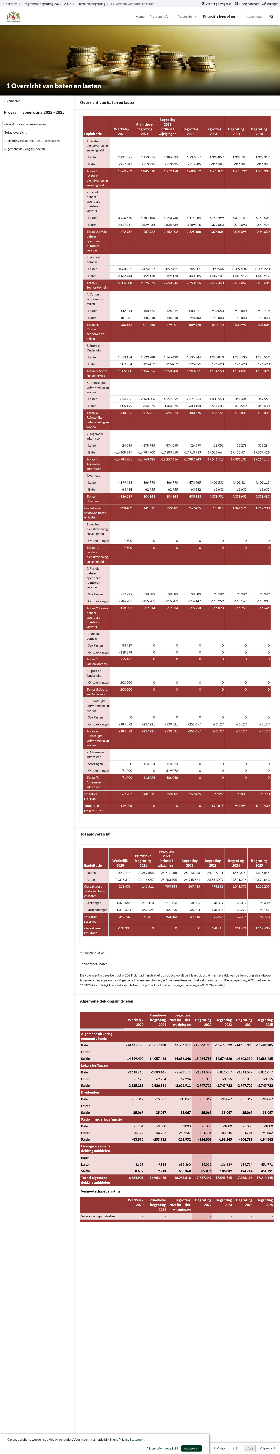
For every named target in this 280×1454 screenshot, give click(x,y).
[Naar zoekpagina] (272, 16)
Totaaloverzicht (15, 132)
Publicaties (9, 4)
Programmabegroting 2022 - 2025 (47, 4)
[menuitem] (216, 3)
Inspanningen (254, 16)
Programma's (158, 16)
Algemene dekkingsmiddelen (24, 149)
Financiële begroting (90, 4)
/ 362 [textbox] (249, 1448)
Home (140, 16)
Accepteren (191, 1448)
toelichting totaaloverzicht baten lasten (32, 140)
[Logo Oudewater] (13, 16)
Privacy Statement (132, 1439)
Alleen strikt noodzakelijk (163, 1448)
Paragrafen (185, 16)
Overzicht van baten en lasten (25, 124)
